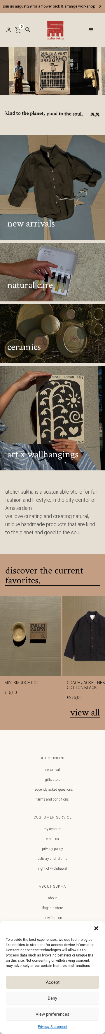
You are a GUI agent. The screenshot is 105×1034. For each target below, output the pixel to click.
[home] (54, 30)
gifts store (52, 780)
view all (85, 713)
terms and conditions (52, 799)
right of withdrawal (52, 868)
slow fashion (52, 918)
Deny (52, 998)
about (52, 898)
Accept (53, 982)
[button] (96, 928)
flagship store (52, 908)
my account (52, 829)
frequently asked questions (52, 789)
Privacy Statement (52, 1027)
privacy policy (52, 849)
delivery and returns (52, 859)
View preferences (52, 1014)
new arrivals (52, 770)
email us (52, 839)
